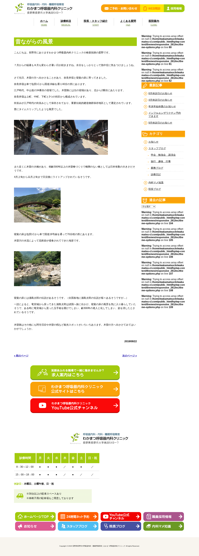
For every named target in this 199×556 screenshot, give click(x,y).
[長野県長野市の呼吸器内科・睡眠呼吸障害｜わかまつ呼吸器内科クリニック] (43, 13)
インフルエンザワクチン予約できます (164, 115)
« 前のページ (21, 355)
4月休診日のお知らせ (160, 100)
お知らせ (153, 142)
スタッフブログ (157, 148)
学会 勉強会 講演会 (163, 155)
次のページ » (129, 355)
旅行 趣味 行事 (161, 161)
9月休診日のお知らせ (160, 122)
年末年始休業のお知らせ (162, 106)
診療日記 (156, 174)
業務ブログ (157, 168)
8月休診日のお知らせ (160, 93)
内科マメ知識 (155, 182)
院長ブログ (154, 189)
